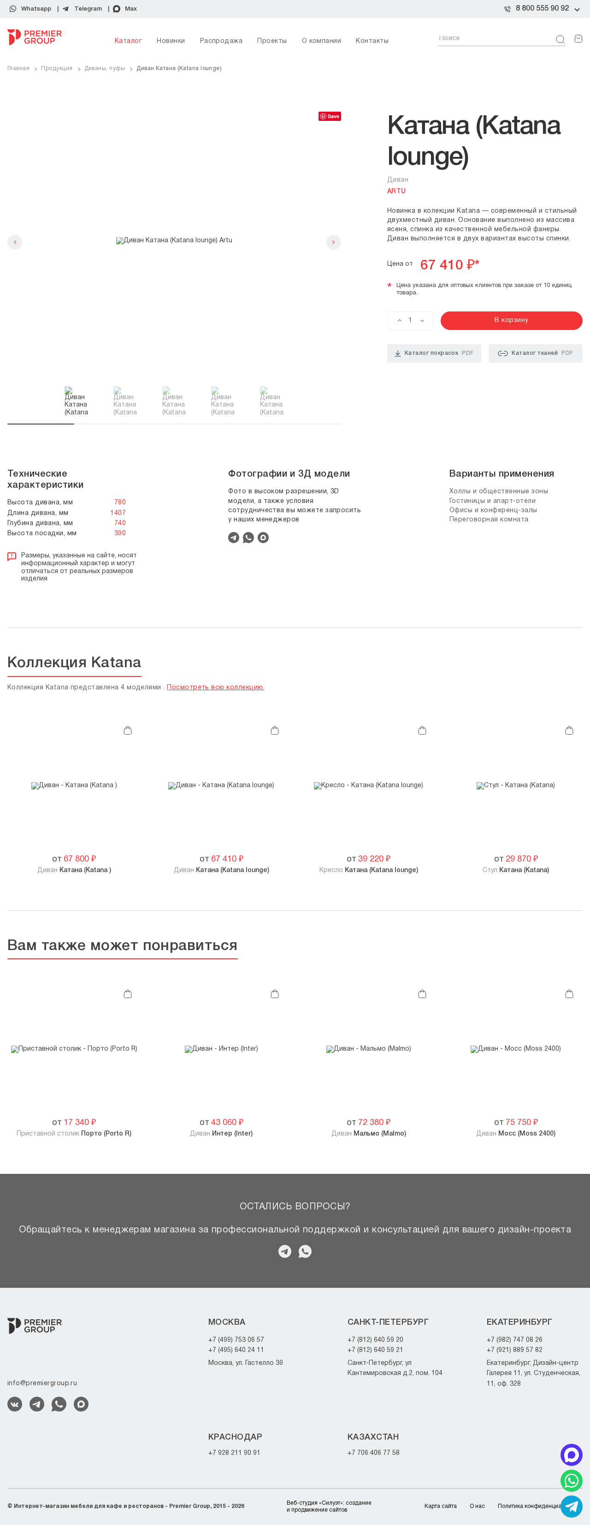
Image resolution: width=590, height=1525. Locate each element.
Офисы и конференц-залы (493, 511)
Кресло (368, 870)
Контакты (372, 41)
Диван (74, 870)
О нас (477, 1506)
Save (333, 116)
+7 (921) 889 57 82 (515, 1350)
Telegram (88, 9)
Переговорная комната (489, 520)
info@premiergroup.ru (42, 1384)
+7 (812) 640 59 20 (375, 1340)
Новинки (171, 41)
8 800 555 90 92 (542, 9)
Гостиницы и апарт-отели (492, 501)
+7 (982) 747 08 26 (515, 1340)
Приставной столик (74, 1134)
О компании (322, 41)
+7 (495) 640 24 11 (236, 1350)
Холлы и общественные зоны (499, 492)
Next (333, 242)
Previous (14, 242)
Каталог (128, 41)
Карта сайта (441, 1506)
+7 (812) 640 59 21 (375, 1350)
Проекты (272, 41)
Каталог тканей (542, 353)
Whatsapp (36, 9)
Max (131, 9)
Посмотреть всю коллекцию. (216, 688)
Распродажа (221, 41)
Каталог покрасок (439, 353)
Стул (516, 870)
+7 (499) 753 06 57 (236, 1340)
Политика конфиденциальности (540, 1506)
